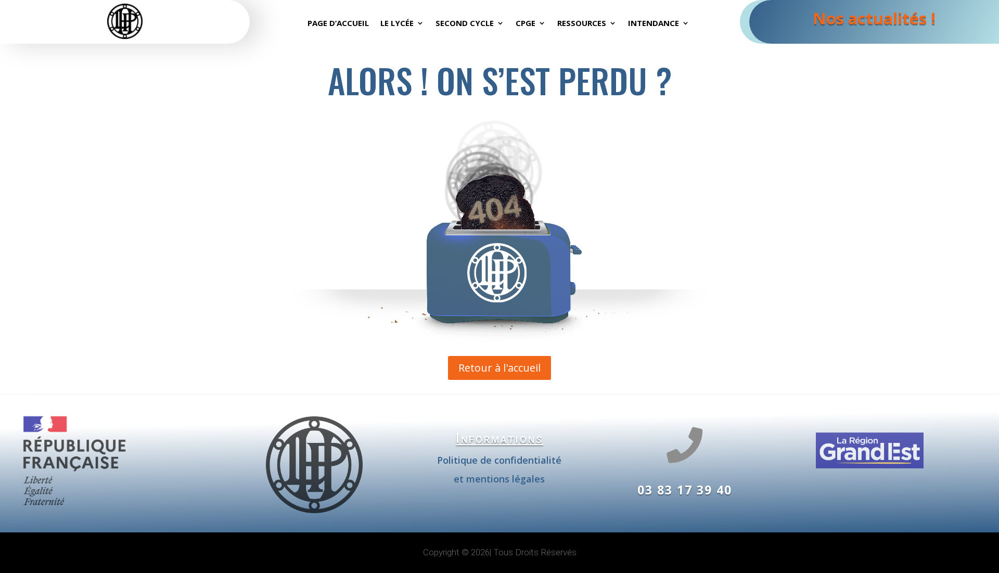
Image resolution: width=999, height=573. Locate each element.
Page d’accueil (338, 23)
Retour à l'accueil (499, 368)
